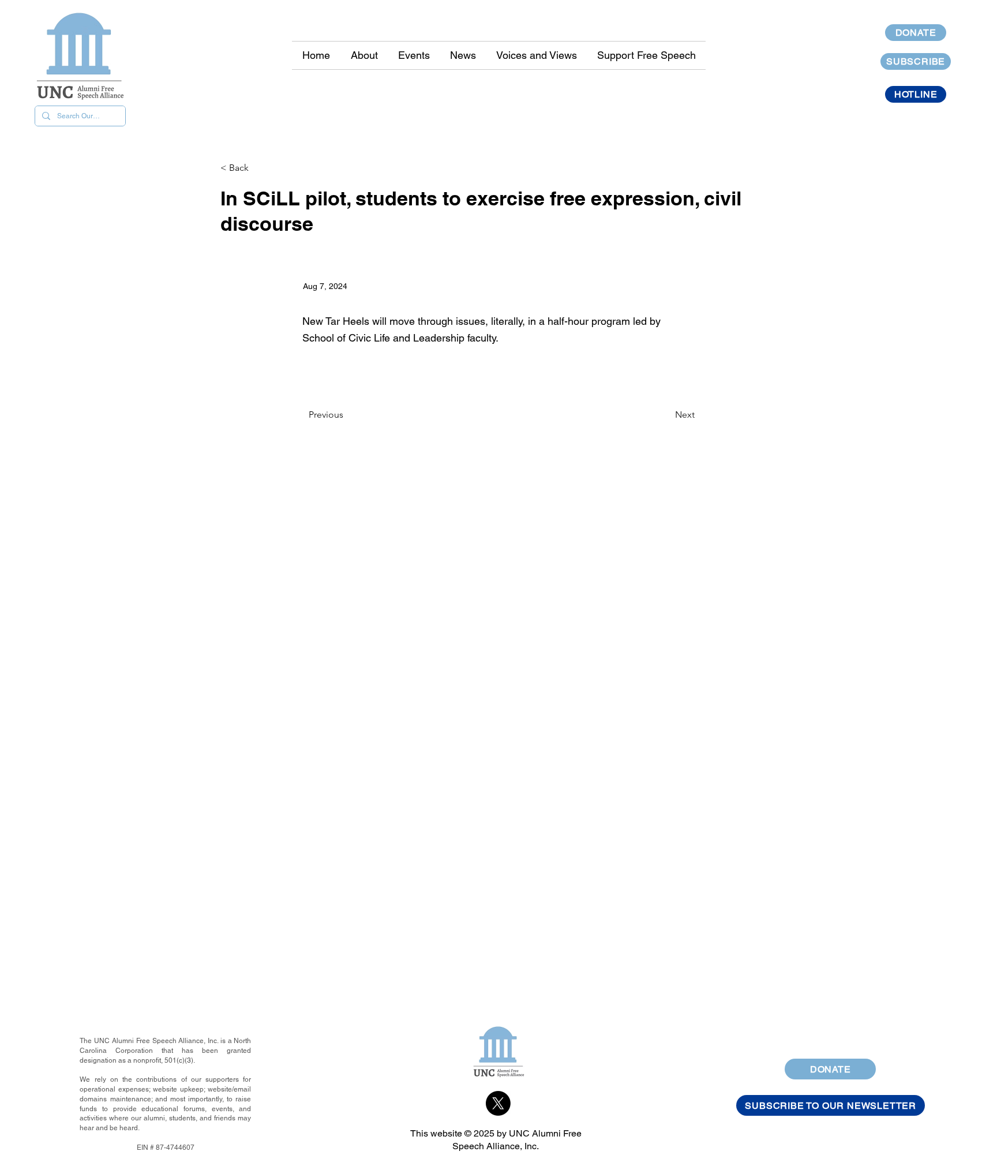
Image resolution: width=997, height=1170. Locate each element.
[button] (463, 55)
